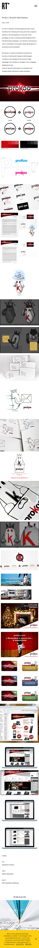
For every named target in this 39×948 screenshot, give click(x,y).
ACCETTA (20, 944)
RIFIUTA (28, 944)
